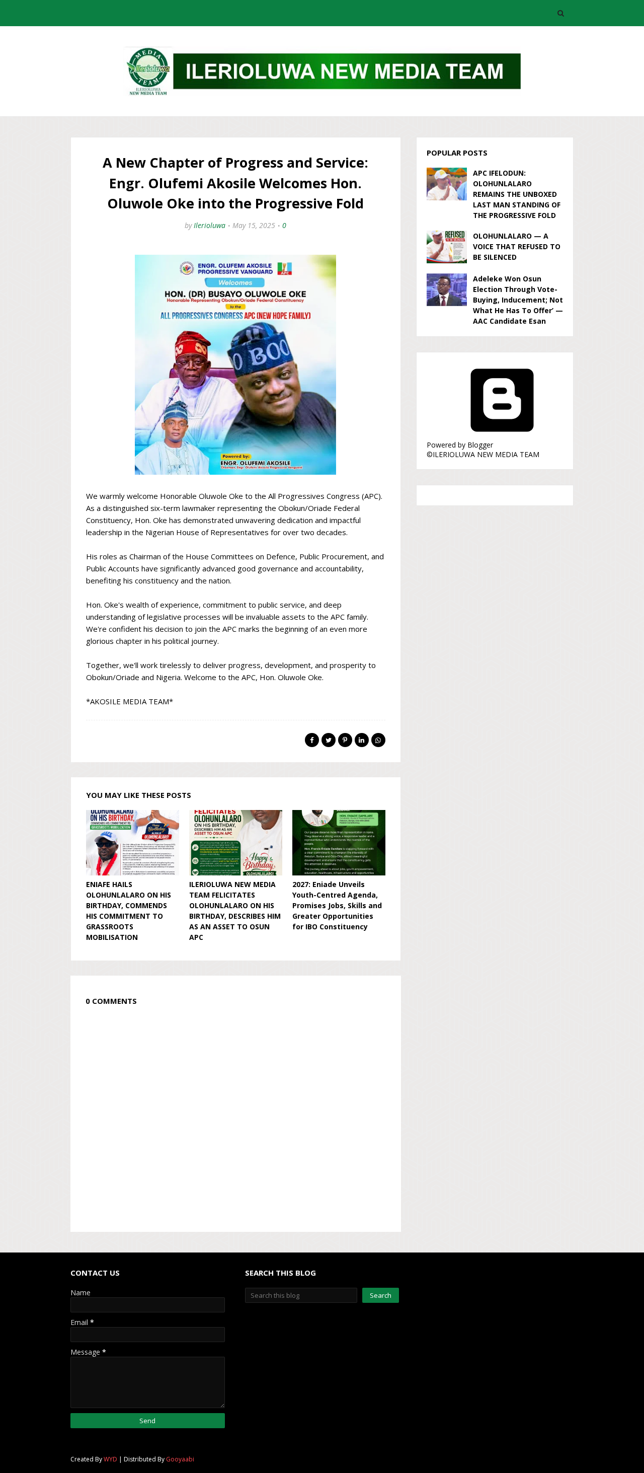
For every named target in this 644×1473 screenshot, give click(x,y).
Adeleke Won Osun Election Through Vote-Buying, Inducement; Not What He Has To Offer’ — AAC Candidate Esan (518, 300)
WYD (110, 1459)
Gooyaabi (180, 1459)
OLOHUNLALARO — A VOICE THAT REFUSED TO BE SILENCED (516, 246)
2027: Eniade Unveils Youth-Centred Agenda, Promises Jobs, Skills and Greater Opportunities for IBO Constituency (337, 905)
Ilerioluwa (209, 225)
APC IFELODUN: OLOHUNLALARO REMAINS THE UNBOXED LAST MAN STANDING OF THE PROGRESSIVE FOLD (516, 194)
